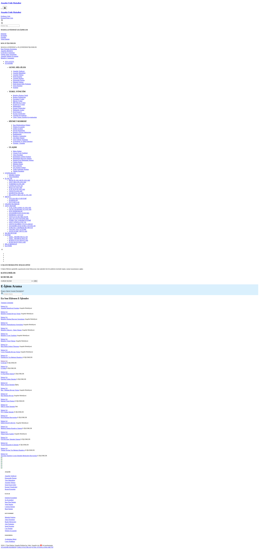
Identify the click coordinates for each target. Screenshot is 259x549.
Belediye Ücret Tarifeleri (9, 335)
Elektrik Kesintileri (11, 498)
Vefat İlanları (9, 504)
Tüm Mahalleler (10, 480)
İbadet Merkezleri (10, 522)
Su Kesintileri (9, 500)
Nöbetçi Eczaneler (11, 531)
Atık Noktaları (9, 524)
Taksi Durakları (10, 519)
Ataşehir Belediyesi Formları (10, 308)
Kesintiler (4, 35)
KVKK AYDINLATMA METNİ (42, 547)
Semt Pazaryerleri (10, 485)
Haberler (3, 34)
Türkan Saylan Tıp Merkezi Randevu (13, 450)
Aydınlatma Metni (10, 539)
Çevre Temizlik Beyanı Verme (10, 352)
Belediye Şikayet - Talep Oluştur (11, 330)
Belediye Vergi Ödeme (8, 341)
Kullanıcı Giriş (5, 16)
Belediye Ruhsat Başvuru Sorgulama (12, 319)
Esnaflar (3, 37)
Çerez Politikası (10, 541)
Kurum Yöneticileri (11, 487)
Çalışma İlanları (10, 507)
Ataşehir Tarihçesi (10, 476)
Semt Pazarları (9, 526)
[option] (129, 458)
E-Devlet (4, 363)
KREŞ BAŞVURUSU (8, 423)
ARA (35, 281)
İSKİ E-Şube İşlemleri (8, 406)
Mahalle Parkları (10, 517)
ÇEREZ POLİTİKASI (24, 547)
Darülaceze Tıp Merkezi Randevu (11, 357)
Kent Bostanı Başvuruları (9, 417)
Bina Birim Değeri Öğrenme (10, 346)
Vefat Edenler (5, 39)
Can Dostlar (9, 528)
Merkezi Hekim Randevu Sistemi (11, 428)
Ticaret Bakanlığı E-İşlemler (10, 445)
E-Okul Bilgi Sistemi (7, 374)
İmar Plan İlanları (10, 502)
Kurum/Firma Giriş (7, 18)
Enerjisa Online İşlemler (8, 379)
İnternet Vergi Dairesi (7, 401)
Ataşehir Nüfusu (10, 482)
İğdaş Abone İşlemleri (8, 385)
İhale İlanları (9, 509)
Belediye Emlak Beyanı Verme (11, 314)
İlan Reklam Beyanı (7, 395)
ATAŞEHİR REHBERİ (8, 547)
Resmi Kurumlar (10, 489)
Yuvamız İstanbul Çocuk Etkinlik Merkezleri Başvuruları (19, 456)
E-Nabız (3, 368)
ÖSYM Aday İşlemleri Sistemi (10, 439)
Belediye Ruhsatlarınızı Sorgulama (12, 324)
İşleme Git (4, 306)
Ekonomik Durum (10, 478)
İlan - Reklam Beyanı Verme (10, 390)
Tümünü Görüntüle (7, 303)
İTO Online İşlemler (7, 412)
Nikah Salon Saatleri (7, 434)
